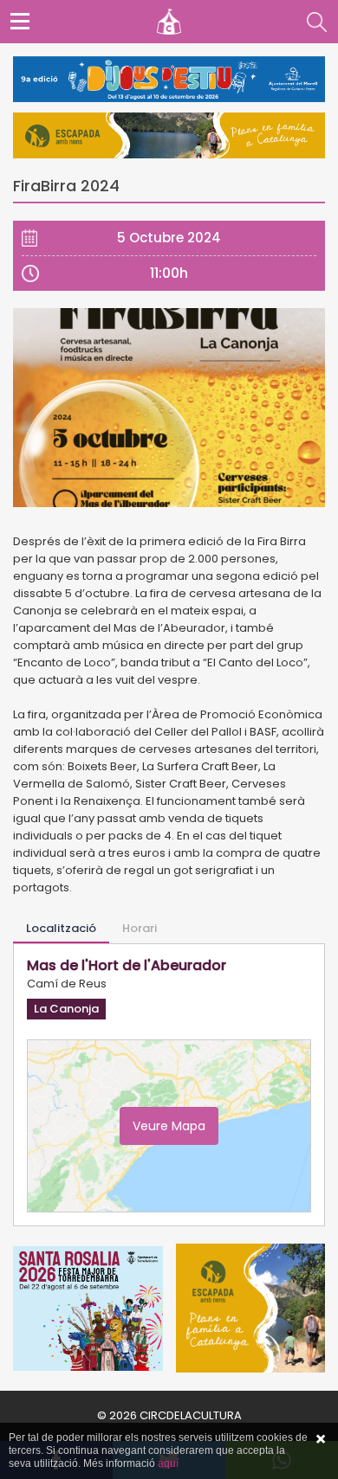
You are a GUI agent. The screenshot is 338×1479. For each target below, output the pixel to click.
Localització (61, 928)
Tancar (321, 1439)
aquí (168, 1463)
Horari (139, 928)
